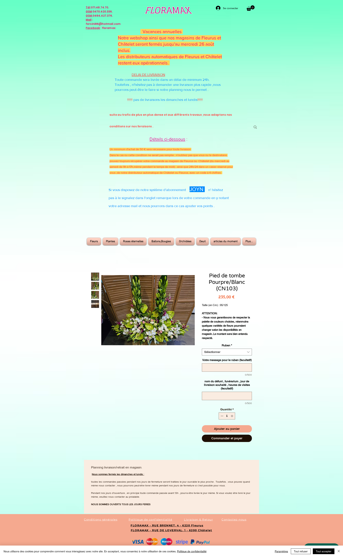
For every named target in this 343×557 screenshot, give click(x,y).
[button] (251, 8)
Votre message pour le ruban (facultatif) (227, 360)
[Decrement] (221, 416)
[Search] (255, 127)
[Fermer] (339, 551)
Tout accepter (323, 551)
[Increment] (232, 416)
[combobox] (227, 352)
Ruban (227, 345)
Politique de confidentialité (192, 551)
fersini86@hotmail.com (103, 24)
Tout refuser (301, 551)
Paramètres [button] (281, 551)
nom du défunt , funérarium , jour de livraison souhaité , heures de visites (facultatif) (227, 385)
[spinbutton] (227, 416)
